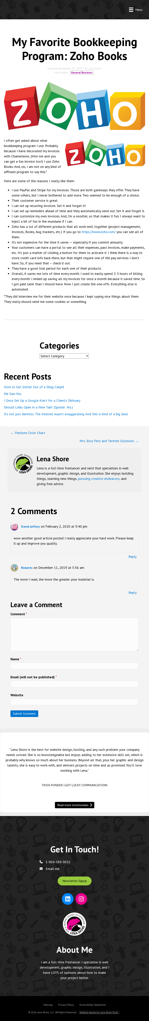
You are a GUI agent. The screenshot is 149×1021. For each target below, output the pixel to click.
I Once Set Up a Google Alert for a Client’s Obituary (42, 400)
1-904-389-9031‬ (58, 862)
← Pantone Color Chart (27, 433)
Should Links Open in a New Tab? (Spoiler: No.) (38, 407)
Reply (132, 556)
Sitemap (48, 1004)
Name (15, 659)
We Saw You (12, 393)
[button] (75, 881)
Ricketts (27, 568)
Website (16, 695)
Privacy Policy (66, 1004)
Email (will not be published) (33, 677)
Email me (52, 868)
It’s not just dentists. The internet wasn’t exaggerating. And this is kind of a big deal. (66, 414)
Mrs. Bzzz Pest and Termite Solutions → (109, 441)
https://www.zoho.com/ (99, 232)
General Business (82, 72)
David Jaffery (30, 526)
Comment (18, 614)
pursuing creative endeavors (99, 478)
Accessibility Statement (92, 1004)
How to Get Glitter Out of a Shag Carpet (34, 387)
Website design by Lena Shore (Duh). (99, 1012)
